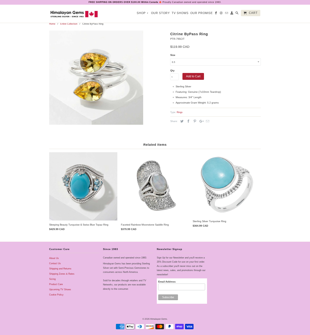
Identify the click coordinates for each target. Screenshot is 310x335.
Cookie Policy (56, 294)
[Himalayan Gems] (74, 13)
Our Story (160, 13)
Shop (142, 13)
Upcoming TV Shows (60, 289)
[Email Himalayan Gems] (227, 13)
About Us (54, 258)
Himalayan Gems (158, 319)
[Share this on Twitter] (181, 121)
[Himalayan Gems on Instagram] (221, 13)
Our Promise (201, 13)
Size (172, 55)
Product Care (56, 284)
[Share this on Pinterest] (194, 121)
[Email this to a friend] (207, 121)
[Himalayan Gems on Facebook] (216, 13)
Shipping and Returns (60, 268)
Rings (180, 112)
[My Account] (232, 13)
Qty (172, 70)
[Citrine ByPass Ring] (96, 78)
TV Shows (180, 13)
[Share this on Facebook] (188, 121)
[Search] (237, 13)
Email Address (167, 281)
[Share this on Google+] (200, 121)
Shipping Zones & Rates (61, 273)
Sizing (52, 279)
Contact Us (55, 263)
